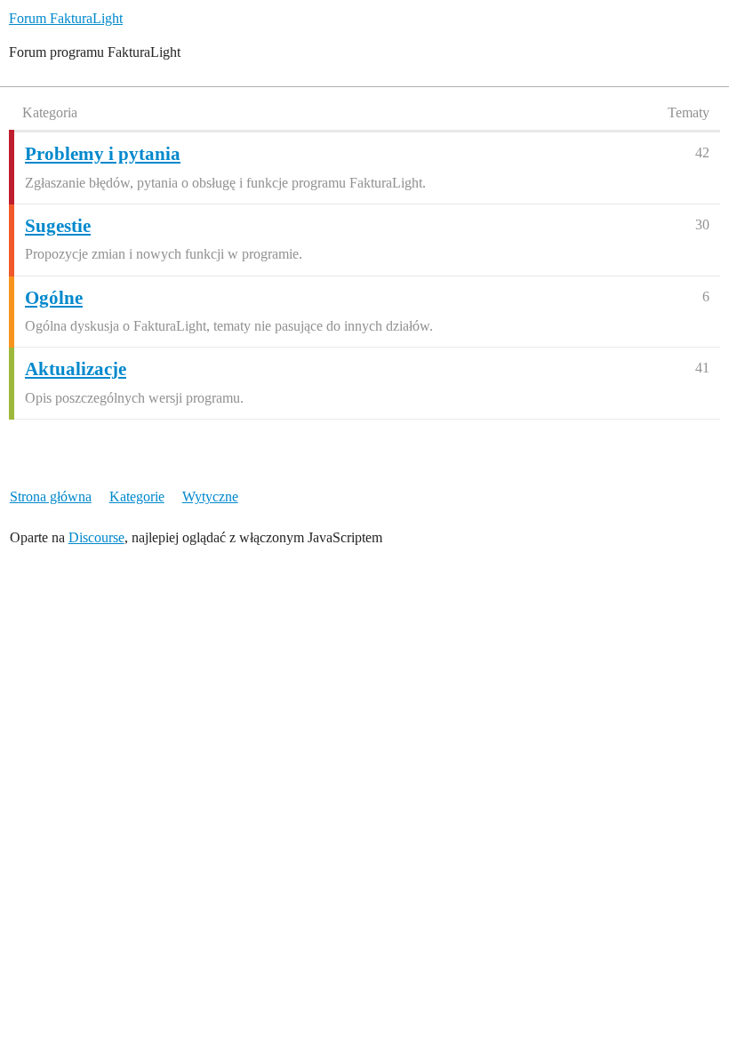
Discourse (96, 537)
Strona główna (51, 496)
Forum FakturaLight (66, 18)
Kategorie (136, 496)
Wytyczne (210, 496)
